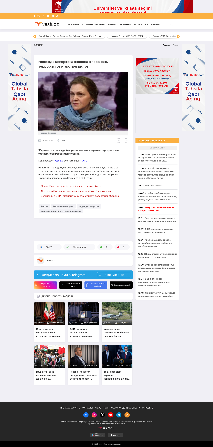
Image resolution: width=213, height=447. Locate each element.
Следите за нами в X (122, 285)
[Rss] (57, 16)
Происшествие (95, 24)
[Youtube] (48, 16)
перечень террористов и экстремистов (61, 211)
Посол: (71, 186)
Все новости (75, 24)
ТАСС (84, 160)
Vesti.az (58, 160)
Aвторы (155, 24)
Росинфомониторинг (63, 206)
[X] (102, 415)
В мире (112, 24)
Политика (125, 24)
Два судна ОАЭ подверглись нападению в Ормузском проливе (77, 191)
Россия (44, 206)
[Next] (178, 36)
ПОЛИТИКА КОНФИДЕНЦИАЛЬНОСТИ (122, 408)
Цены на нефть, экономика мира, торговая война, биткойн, (153, 36)
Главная (166, 45)
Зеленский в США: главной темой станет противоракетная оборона (80, 195)
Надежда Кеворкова (89, 206)
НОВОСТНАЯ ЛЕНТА (153, 140)
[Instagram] (39, 16)
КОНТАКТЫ (87, 408)
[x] (43, 16)
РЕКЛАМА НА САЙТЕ (70, 408)
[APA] (106, 428)
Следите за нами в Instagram (47, 285)
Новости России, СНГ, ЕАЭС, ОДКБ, (48, 36)
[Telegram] (53, 16)
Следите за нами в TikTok (72, 285)
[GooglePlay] (97, 435)
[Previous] (35, 36)
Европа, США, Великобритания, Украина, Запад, (95, 36)
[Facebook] (34, 16)
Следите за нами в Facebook (97, 285)
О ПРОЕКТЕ (147, 408)
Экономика (141, 24)
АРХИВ (98, 408)
